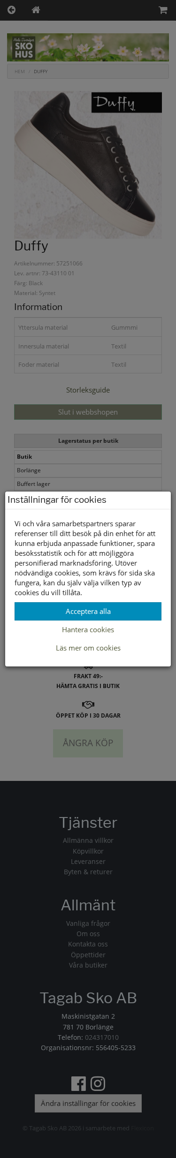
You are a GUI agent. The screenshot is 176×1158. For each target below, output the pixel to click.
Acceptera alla (88, 611)
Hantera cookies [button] (88, 629)
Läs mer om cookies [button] (88, 647)
